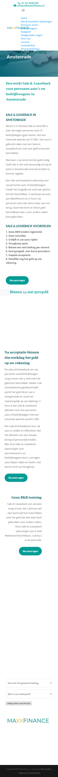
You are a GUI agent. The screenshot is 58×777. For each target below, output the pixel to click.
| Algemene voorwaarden (29, 773)
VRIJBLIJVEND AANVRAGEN (18, 703)
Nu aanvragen (17, 280)
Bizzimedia (46, 769)
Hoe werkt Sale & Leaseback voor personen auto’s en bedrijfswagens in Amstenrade (28, 91)
